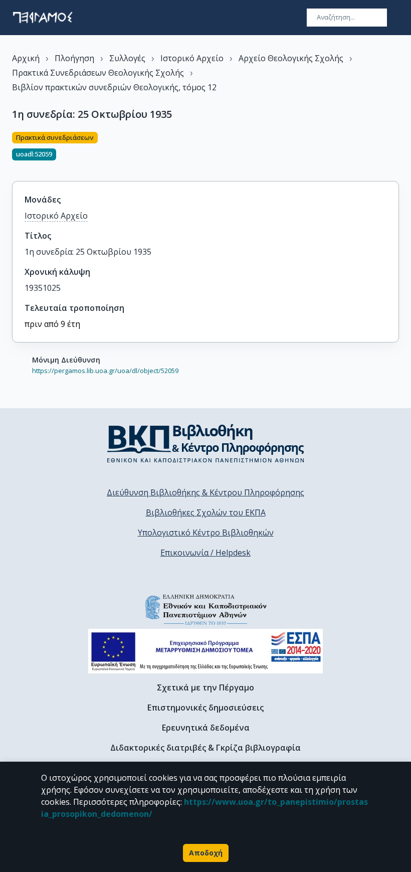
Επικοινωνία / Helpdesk (205, 552)
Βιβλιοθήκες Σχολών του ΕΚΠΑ (206, 512)
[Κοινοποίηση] (395, 150)
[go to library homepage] (205, 443)
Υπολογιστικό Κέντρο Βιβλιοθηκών (206, 532)
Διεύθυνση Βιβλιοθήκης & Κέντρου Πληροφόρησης (205, 492)
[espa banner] (205, 651)
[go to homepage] (42, 18)
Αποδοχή (206, 852)
